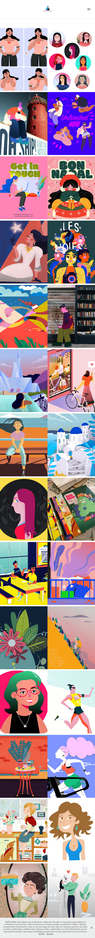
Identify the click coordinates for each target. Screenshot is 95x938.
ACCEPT (41, 933)
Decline (50, 933)
